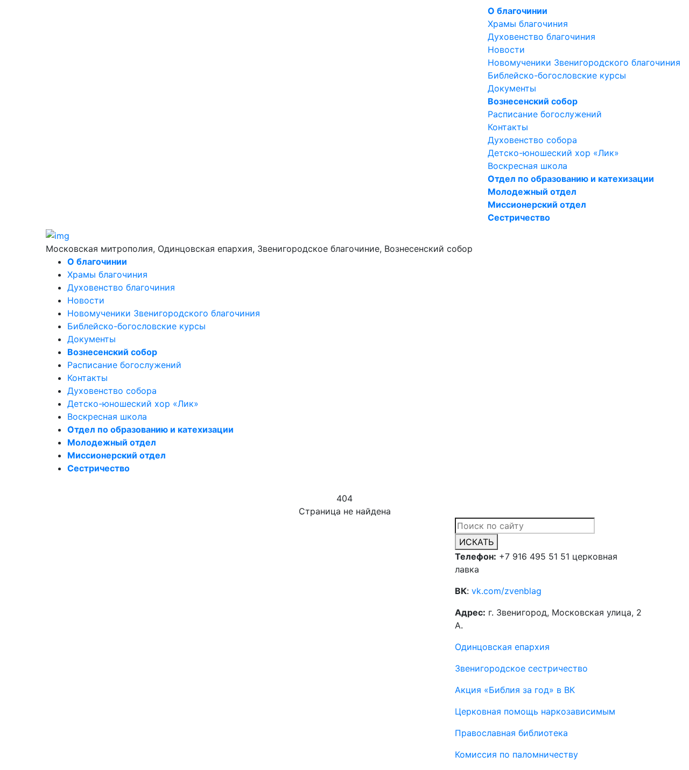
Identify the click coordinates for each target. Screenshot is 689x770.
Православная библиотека (511, 732)
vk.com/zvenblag (507, 590)
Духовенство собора (532, 140)
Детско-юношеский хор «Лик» (553, 152)
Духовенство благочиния (541, 36)
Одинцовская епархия (502, 646)
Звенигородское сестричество (521, 668)
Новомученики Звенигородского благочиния (584, 62)
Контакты (508, 127)
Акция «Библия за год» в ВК (515, 689)
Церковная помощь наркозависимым (535, 711)
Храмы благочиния (528, 23)
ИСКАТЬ (476, 541)
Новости (506, 49)
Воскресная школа (527, 165)
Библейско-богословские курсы (557, 75)
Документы (512, 88)
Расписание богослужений (545, 114)
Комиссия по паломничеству (516, 754)
